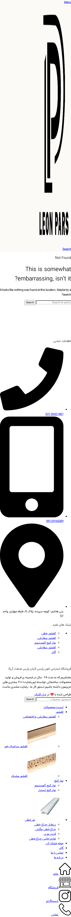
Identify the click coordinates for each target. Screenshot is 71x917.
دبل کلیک (40, 694)
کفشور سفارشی (46, 638)
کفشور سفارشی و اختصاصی (39, 716)
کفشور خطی (48, 633)
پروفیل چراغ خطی (45, 824)
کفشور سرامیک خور (15, 746)
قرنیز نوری (50, 834)
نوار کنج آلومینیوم (45, 642)
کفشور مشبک (19, 776)
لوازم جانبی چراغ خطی (42, 838)
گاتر (53, 652)
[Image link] (57, 332)
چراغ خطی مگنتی (45, 829)
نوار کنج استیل (47, 790)
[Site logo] (54, 244)
